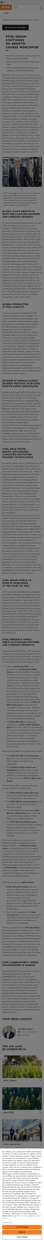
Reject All (22, 1232)
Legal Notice (7, 1222)
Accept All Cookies (22, 1227)
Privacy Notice (23, 1216)
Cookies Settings (22, 1237)
